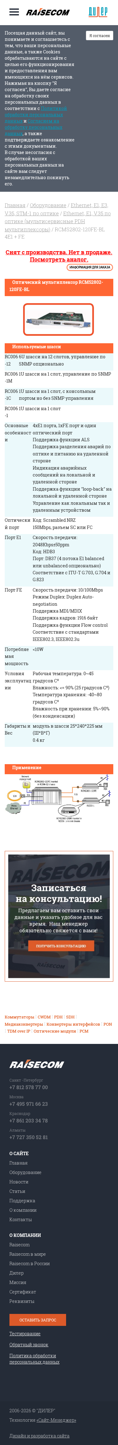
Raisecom (19, 1245)
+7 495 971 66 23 (28, 1103)
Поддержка (22, 1201)
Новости (18, 1182)
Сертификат (22, 1292)
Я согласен (99, 35)
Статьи (17, 1191)
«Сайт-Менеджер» (56, 1420)
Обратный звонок (28, 1345)
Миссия (17, 1282)
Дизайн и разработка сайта (39, 1436)
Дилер (16, 1273)
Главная (15, 205)
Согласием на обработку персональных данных (33, 127)
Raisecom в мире (27, 1254)
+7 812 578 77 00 (28, 1087)
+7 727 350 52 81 (28, 1137)
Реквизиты (21, 1301)
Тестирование (25, 1334)
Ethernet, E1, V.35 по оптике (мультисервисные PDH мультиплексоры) (58, 221)
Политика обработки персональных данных (34, 1359)
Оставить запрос (38, 1319)
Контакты (20, 1219)
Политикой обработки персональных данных (36, 114)
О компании (23, 1210)
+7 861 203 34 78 (28, 1120)
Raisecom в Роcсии (29, 1263)
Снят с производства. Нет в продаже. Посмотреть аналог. (59, 255)
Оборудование (48, 205)
